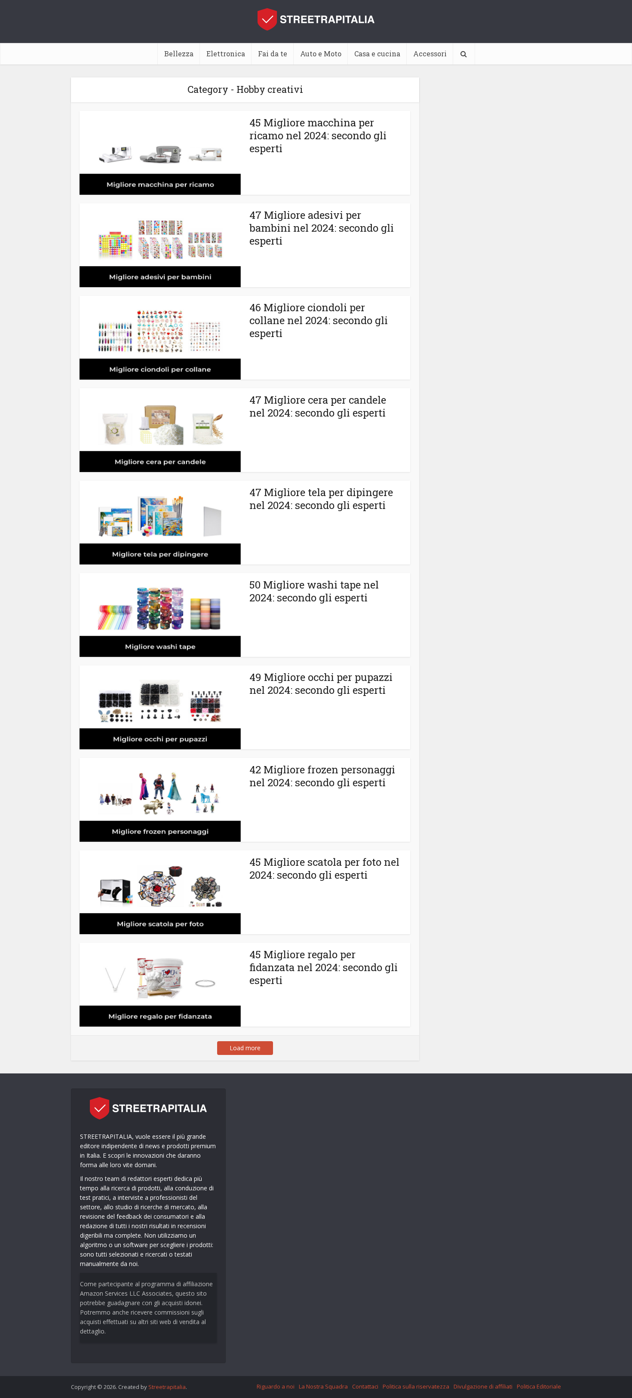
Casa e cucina (377, 53)
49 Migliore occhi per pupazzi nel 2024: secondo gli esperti (321, 683)
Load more (245, 1048)
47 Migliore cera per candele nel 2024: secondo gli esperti (317, 406)
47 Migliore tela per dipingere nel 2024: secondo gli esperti (321, 498)
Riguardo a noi (276, 1386)
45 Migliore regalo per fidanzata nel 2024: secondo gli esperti (323, 967)
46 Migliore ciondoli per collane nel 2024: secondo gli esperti (318, 320)
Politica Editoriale (539, 1386)
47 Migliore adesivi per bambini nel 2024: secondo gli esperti (321, 228)
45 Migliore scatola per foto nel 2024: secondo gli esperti (324, 868)
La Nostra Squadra (323, 1386)
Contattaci (365, 1386)
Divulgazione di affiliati (483, 1386)
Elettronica (225, 53)
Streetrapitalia (167, 1387)
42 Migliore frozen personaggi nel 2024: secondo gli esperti (322, 776)
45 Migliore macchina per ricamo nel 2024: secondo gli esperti (318, 135)
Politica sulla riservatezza (416, 1386)
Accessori (430, 53)
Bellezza (178, 53)
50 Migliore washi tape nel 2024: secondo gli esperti (314, 591)
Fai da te (272, 53)
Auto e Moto (320, 53)
